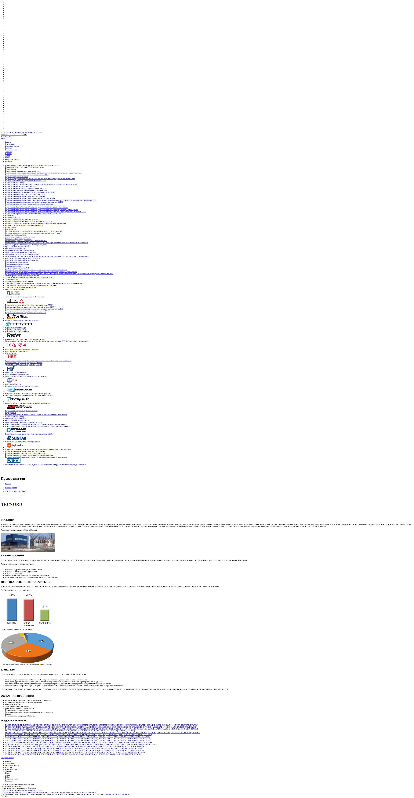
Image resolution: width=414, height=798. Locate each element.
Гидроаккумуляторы (12, 217)
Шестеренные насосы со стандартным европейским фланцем (27, 393)
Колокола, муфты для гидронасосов (18, 239)
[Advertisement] (13, 470)
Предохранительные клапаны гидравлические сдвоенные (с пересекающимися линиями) (38, 426)
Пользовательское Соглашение (36, 792)
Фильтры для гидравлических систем (19, 281)
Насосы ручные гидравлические (17, 264)
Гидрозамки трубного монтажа (16, 177)
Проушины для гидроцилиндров (17, 331)
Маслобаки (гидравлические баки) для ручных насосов (25, 376)
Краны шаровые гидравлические (17, 246)
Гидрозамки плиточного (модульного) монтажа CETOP (25, 181)
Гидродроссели (10, 169)
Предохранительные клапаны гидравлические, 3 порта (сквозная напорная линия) (35, 424)
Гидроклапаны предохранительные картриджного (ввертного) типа (30, 198)
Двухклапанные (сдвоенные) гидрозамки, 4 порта (23, 365)
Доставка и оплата (12, 146)
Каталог (8, 142)
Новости (8, 154)
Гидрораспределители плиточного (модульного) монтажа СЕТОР (29, 221)
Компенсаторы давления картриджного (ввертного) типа (26, 241)
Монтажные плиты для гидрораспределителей (22, 254)
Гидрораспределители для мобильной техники (22, 219)
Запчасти (8, 152)
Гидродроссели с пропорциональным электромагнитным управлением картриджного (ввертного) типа (43, 173)
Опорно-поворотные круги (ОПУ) (18, 268)
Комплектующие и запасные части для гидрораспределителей (28, 403)
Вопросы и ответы (12, 159)
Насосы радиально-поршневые (16, 262)
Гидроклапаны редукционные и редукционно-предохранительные (29, 204)
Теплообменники (11, 279)
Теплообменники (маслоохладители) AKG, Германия (24, 297)
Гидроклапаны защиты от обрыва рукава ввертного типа (26, 190)
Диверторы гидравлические (15, 235)
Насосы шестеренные (13, 266)
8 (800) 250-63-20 (21, 132)
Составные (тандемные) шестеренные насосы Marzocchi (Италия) (29, 395)
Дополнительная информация (16, 289)
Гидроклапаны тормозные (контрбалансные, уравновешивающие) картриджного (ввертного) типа (41, 210)
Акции (7, 156)
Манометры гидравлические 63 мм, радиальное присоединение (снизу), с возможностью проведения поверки (45, 465)
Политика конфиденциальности (12, 792)
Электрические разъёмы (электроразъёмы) (20, 287)
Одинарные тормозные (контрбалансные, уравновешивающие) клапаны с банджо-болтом (38, 361)
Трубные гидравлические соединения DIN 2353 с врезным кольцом (30, 277)
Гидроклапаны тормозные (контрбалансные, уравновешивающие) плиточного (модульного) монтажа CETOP (45, 212)
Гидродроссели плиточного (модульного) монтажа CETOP (26, 175)
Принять (4, 796)
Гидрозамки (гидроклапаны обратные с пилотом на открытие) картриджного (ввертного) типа (40, 179)
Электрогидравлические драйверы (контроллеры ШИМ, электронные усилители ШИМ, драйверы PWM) (44, 283)
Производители (11, 150)
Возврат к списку (7, 758)
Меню (3, 138)
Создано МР (92, 792)
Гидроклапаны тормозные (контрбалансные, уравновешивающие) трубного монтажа (36, 208)
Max (29, 132)
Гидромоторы (10, 215)
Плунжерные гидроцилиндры (16, 330)
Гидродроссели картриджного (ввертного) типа (22, 171)
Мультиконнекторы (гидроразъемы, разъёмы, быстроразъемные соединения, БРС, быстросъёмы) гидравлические (47, 256)
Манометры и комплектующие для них (19, 250)
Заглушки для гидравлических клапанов (20, 237)
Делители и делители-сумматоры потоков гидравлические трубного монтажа (33, 231)
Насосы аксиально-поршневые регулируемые (22, 260)
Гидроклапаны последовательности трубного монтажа (25, 194)
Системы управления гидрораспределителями (22, 276)
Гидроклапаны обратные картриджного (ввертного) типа (26, 188)
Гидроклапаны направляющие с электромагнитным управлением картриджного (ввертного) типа (41, 184)
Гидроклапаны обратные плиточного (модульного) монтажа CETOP (30, 192)
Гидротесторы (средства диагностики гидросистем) (24, 225)
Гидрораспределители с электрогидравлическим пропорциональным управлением (35, 223)
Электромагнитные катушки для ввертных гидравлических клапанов (30, 285)
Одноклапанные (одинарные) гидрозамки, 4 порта (23, 363)
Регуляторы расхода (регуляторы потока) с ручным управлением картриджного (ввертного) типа (41, 272)
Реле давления (10, 229)
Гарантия (8, 148)
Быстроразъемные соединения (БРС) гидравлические (24, 167)
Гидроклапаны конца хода (14, 183)
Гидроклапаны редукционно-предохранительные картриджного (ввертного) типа (35, 206)
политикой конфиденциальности (117, 794)
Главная (8, 484)
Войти (7, 158)
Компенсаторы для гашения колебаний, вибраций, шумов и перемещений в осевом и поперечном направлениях (46, 243)
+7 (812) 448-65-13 (7, 132)
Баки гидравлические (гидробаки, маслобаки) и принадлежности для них (32, 165)
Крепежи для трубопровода (15, 248)
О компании (9, 144)
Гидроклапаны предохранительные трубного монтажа (25, 196)
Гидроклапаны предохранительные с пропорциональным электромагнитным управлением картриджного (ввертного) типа (50, 200)
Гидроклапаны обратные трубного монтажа (21, 186)
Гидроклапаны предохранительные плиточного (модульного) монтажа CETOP (34, 202)
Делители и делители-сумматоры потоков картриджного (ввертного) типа (32, 233)
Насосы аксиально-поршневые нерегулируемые (22, 258)
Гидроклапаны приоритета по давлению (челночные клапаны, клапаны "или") (34, 214)
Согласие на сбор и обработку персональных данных (67, 792)
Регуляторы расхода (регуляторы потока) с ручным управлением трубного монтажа (36, 270)
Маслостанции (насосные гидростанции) (20, 252)
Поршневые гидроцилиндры (15, 328)
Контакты (8, 161)
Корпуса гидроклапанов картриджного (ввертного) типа (26, 245)
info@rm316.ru (36, 132)
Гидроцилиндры (11, 227)
